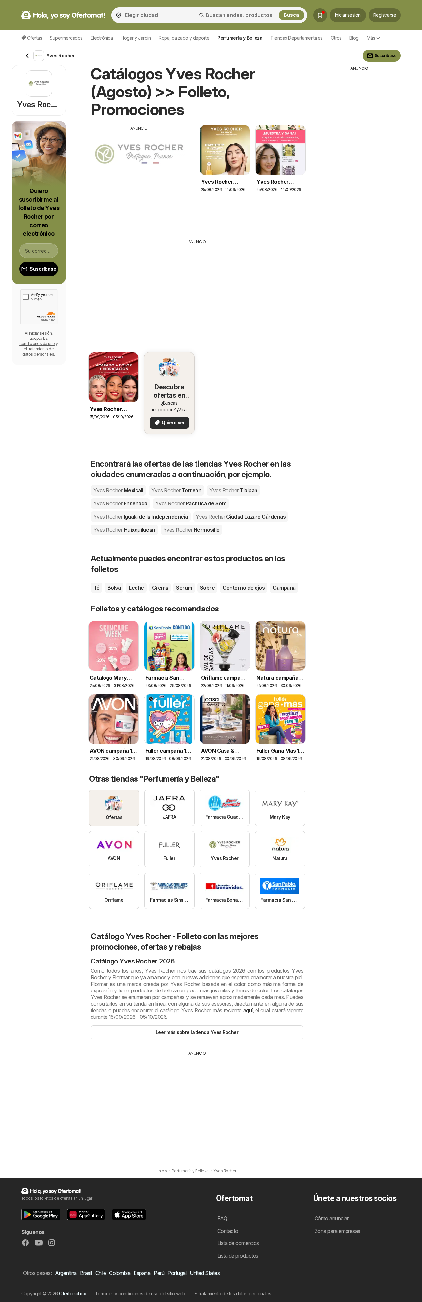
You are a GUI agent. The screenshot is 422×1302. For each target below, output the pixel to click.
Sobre (207, 587)
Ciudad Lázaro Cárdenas (241, 516)
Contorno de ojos (244, 587)
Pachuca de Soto (190, 503)
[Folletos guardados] (320, 15)
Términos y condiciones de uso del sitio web (140, 1293)
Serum (184, 587)
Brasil (86, 1273)
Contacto (227, 1231)
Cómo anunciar (331, 1218)
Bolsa (114, 587)
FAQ (222, 1218)
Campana (284, 587)
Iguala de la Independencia (140, 516)
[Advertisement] (139, 177)
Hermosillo (191, 530)
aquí (248, 1010)
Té (96, 587)
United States (205, 1273)
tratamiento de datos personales (38, 351)
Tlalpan (233, 490)
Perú (159, 1273)
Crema (160, 587)
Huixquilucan (124, 530)
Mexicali (118, 490)
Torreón (176, 490)
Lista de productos (237, 1255)
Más (371, 38)
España (142, 1273)
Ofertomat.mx (72, 1293)
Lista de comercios (238, 1243)
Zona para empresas (337, 1231)
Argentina (65, 1273)
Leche (136, 587)
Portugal (176, 1273)
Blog (354, 38)
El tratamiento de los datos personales (233, 1293)
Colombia (119, 1273)
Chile (100, 1273)
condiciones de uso (37, 343)
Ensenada (120, 503)
